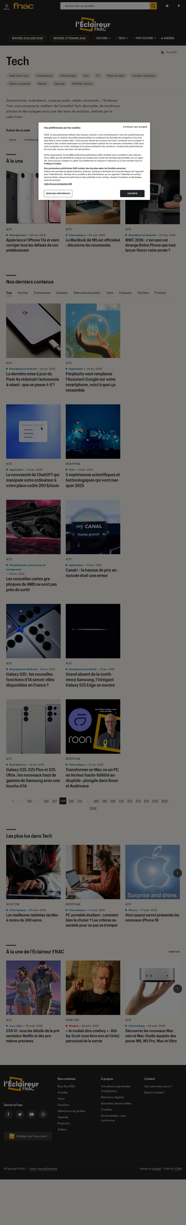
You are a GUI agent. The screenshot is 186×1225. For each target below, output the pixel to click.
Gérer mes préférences (58, 193)
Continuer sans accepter (135, 127)
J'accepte (132, 193)
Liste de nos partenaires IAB (58, 184)
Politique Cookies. (53, 163)
